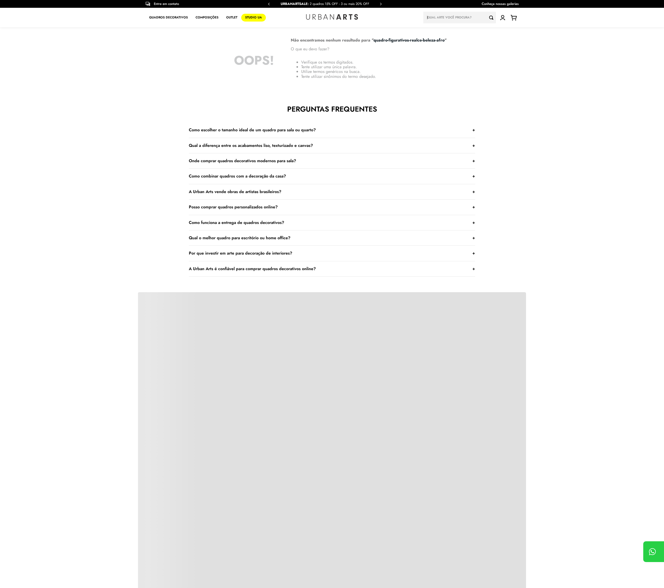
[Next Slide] (381, 4)
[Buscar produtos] (492, 17)
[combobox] (459, 17)
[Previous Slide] (269, 4)
